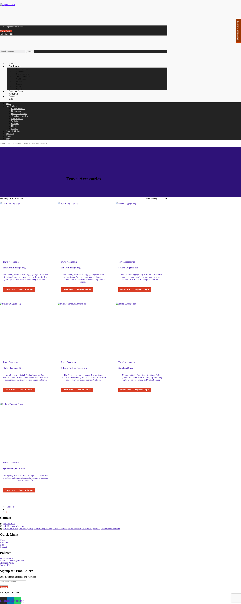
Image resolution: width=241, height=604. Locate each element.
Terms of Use (6, 565)
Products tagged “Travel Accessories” (23, 143)
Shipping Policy (7, 563)
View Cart (5, 31)
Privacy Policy (6, 558)
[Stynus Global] (7, 4)
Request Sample (26, 289)
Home (2, 143)
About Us (4, 542)
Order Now (10, 289)
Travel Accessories (11, 262)
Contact (3, 547)
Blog (2, 545)
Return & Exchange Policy (12, 561)
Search (30, 51)
